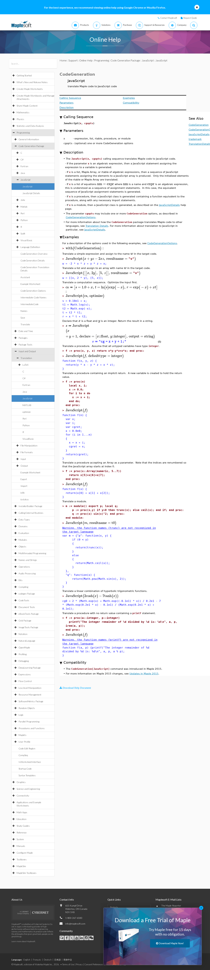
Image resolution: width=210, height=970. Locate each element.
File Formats (27, 452)
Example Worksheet (30, 284)
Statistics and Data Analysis (30, 125)
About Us (16, 899)
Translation (26, 358)
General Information (29, 139)
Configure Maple (25, 852)
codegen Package (27, 593)
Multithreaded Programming (32, 553)
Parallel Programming (29, 721)
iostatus (25, 499)
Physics (20, 119)
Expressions (25, 674)
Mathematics (23, 112)
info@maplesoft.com (75, 923)
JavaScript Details (31, 193)
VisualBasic (28, 438)
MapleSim (21, 866)
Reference (22, 832)
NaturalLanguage (27, 640)
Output (24, 465)
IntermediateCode (30, 304)
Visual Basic (26, 240)
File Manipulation (29, 445)
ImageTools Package (28, 627)
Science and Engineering (28, 788)
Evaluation (24, 533)
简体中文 (67, 959)
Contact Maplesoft (168, 18)
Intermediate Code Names (33, 297)
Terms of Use (68, 964)
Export (24, 479)
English (26, 959)
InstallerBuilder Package (30, 506)
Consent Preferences (93, 964)
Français (37, 959)
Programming (23, 132)
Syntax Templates (27, 775)
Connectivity (23, 795)
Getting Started (24, 75)
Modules (23, 539)
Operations (24, 566)
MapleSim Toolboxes (26, 872)
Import (24, 486)
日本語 (57, 959)
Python (24, 220)
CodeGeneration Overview (34, 253)
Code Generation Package (31, 146)
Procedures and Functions (32, 728)
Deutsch (48, 959)
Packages (23, 337)
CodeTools (24, 600)
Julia (23, 199)
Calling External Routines (31, 512)
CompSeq (23, 755)
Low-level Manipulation (30, 687)
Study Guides (23, 825)
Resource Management (30, 694)
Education (21, 819)
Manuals (21, 846)
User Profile (24, 741)
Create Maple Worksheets (30, 89)
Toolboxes (22, 859)
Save (23, 317)
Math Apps (22, 812)
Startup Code (25, 768)
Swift (23, 233)
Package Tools (25, 344)
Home (63, 60)
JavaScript (26, 179)
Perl (22, 213)
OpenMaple (24, 647)
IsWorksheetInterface (30, 762)
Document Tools (27, 607)
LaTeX (25, 364)
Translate (25, 324)
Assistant (25, 277)
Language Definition (30, 247)
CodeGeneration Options (33, 290)
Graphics (21, 782)
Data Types (24, 519)
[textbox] (105, 184)
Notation (23, 634)
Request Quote (190, 18)
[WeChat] (91, 938)
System (20, 839)
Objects (22, 546)
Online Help (86, 60)
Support (73, 60)
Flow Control (25, 681)
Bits (20, 580)
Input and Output (27, 351)
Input (23, 459)
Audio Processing (27, 573)
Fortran (24, 166)
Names (24, 310)
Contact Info (67, 899)
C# (22, 159)
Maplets (22, 735)
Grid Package (25, 620)
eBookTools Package (29, 613)
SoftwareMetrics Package (31, 701)
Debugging (24, 661)
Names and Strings (28, 560)
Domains (23, 526)
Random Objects (27, 708)
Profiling (23, 654)
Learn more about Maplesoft (23, 941)
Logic (21, 714)
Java (23, 173)
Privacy (79, 964)
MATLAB (26, 405)
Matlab (24, 206)
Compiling (23, 586)
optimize (26, 411)
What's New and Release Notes (32, 82)
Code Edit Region (27, 748)
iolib (22, 492)
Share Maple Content (27, 105)
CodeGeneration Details (33, 260)
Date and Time (26, 331)
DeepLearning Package (30, 667)
